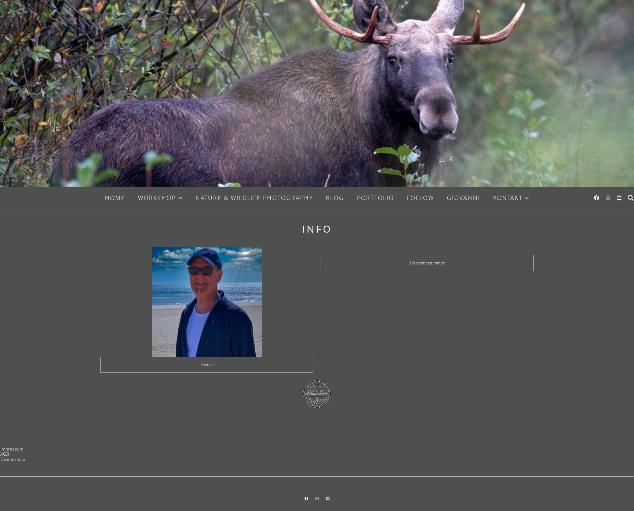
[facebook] (597, 197)
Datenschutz (12, 459)
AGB (4, 454)
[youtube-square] (619, 197)
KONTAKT (507, 198)
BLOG (335, 198)
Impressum (11, 449)
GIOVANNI (463, 198)
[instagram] (609, 197)
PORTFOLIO (375, 198)
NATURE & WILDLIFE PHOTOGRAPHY (254, 198)
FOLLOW (420, 198)
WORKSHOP (157, 198)
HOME (115, 198)
